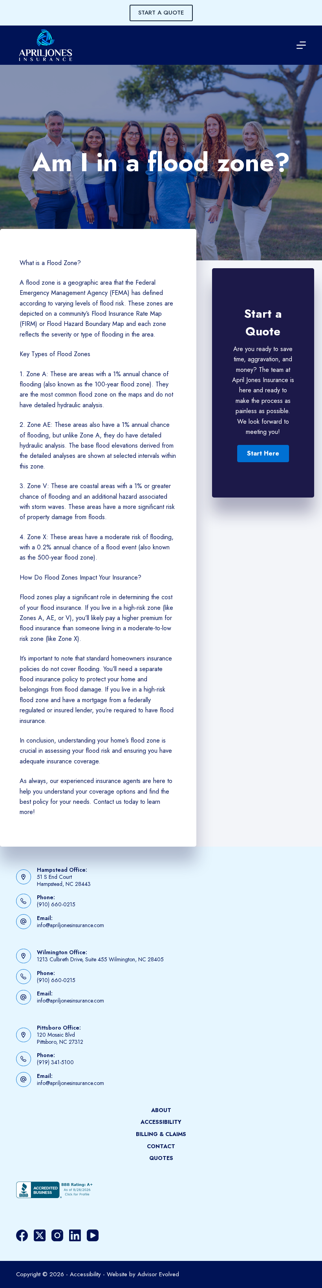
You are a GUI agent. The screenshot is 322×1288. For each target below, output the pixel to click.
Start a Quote (161, 12)
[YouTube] (93, 1235)
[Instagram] (57, 1235)
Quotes (161, 1158)
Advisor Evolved (158, 1274)
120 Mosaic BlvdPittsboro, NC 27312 (60, 1038)
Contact (161, 1146)
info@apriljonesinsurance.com (70, 925)
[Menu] (301, 45)
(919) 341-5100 (55, 1062)
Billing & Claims (161, 1134)
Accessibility (161, 1121)
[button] (263, 453)
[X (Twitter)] (40, 1235)
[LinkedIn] (75, 1235)
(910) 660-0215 (56, 904)
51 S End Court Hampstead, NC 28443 (64, 880)
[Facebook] (22, 1235)
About (161, 1110)
